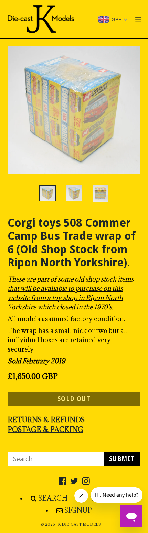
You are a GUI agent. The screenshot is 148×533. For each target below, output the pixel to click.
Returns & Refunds (46, 419)
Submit (122, 458)
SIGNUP (78, 510)
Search (53, 498)
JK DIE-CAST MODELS (78, 524)
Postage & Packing (45, 429)
